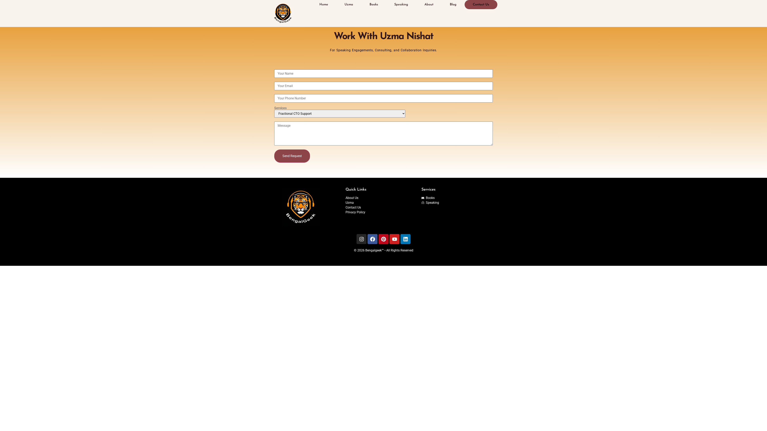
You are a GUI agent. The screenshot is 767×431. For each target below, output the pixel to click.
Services (280, 108)
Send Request (292, 156)
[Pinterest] (383, 239)
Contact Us (481, 4)
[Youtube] (394, 239)
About (428, 4)
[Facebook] (373, 239)
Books (374, 4)
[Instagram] (362, 239)
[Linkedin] (405, 239)
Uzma (349, 4)
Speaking (401, 4)
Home (323, 4)
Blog (453, 4)
